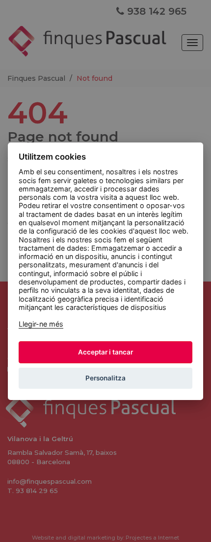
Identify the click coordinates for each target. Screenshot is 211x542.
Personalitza (105, 378)
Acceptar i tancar (105, 352)
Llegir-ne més (41, 324)
